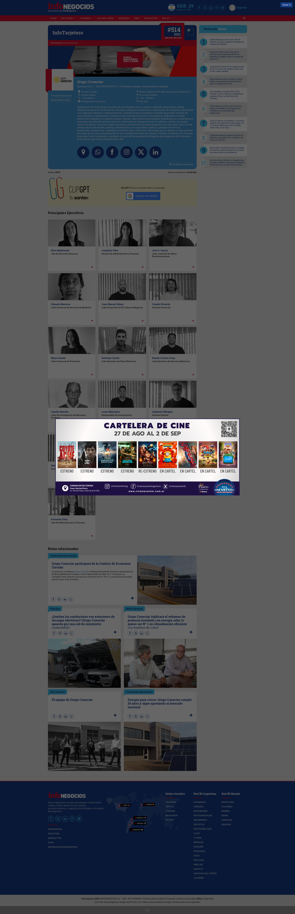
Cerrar (285, 5)
